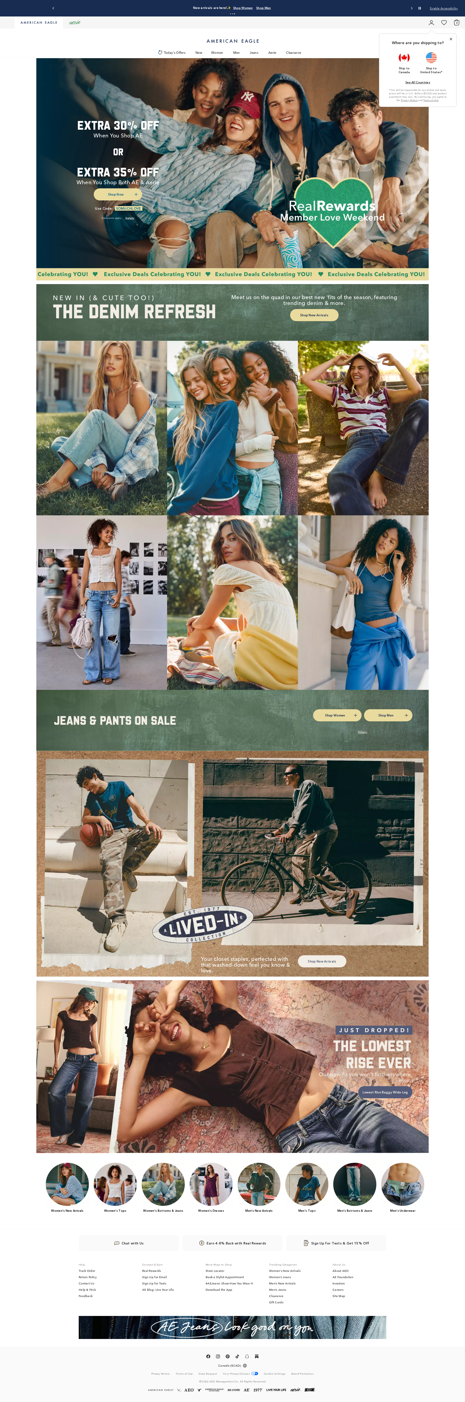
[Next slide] (411, 8)
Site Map (339, 1296)
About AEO (341, 1270)
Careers (338, 1289)
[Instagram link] (218, 1357)
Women (217, 52)
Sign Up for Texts (154, 1283)
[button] (230, 13)
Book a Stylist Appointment (225, 1277)
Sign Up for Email (154, 1277)
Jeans (254, 52)
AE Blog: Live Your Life (158, 1289)
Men (236, 52)
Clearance (293, 52)
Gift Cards (276, 1302)
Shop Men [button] (288, 8)
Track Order (87, 1270)
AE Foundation (343, 1277)
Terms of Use (430, 100)
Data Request (208, 1373)
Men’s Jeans (277, 1289)
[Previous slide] (53, 8)
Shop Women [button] (263, 8)
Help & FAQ (87, 1289)
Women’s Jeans (280, 1277)
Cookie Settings (275, 1373)
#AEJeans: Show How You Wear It (229, 1283)
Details (308, 8)
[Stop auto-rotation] (419, 8)
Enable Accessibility (444, 8)
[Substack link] (257, 1357)
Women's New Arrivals (285, 1270)
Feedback (86, 1296)
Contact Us (86, 1283)
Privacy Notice (409, 100)
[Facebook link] (208, 1357)
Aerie (272, 52)
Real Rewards (151, 1270)
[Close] (451, 39)
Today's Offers (175, 52)
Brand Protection (302, 1373)
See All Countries (417, 82)
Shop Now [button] (116, 194)
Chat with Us (133, 1243)
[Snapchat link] (247, 1357)
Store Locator (215, 1270)
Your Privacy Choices (236, 1373)
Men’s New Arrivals (282, 1283)
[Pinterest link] (228, 1357)
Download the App (219, 1289)
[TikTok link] (237, 1357)
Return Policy (88, 1277)
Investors (339, 1283)
